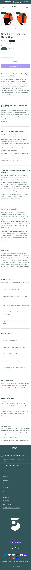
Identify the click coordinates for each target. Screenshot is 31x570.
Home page (6, 476)
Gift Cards (5, 480)
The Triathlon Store (9, 561)
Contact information (24, 564)
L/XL (11, 49)
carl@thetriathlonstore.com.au (11, 507)
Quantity (3, 52)
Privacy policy (26, 561)
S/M (5, 49)
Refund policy (7, 564)
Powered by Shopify (18, 561)
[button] (3, 7)
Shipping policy (15, 564)
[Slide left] (12, 29)
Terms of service (16, 566)
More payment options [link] (15, 70)
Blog (4, 491)
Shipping (9, 43)
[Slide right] (19, 29)
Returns (5, 484)
